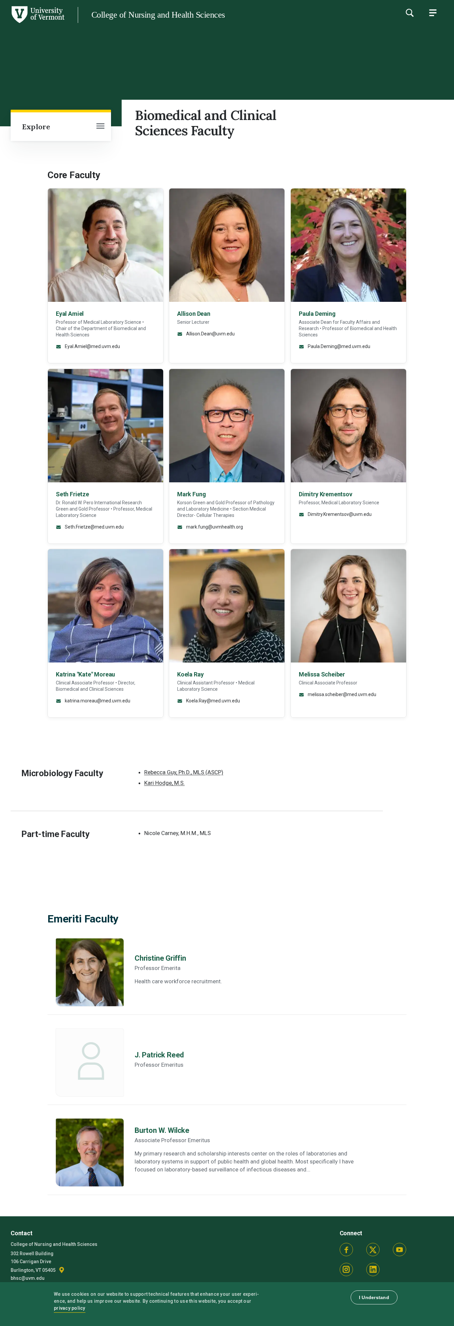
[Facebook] (346, 1249)
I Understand (374, 1297)
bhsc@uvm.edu (28, 1278)
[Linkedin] (373, 1269)
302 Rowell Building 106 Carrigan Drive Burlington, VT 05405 (34, 1262)
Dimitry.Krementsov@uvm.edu (339, 514)
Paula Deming (317, 313)
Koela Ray (190, 674)
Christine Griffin (160, 958)
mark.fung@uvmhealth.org (214, 526)
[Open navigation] (100, 126)
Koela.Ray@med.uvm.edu (212, 700)
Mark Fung (191, 493)
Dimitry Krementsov (325, 493)
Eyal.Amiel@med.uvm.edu (92, 346)
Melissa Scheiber (322, 674)
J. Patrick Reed (159, 1055)
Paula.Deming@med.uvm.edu (338, 346)
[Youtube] (399, 1249)
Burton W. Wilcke (162, 1130)
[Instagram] (346, 1269)
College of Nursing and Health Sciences (158, 15)
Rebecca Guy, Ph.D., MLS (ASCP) (183, 772)
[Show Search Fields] (409, 13)
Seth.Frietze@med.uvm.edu (94, 526)
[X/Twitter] (373, 1249)
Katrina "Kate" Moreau (85, 674)
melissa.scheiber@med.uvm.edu (341, 694)
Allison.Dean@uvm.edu (210, 333)
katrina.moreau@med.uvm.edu (97, 700)
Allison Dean (193, 313)
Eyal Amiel (70, 313)
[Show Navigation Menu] (433, 13)
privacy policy (69, 1308)
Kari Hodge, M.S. (164, 783)
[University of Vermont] (37, 23)
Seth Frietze (72, 493)
